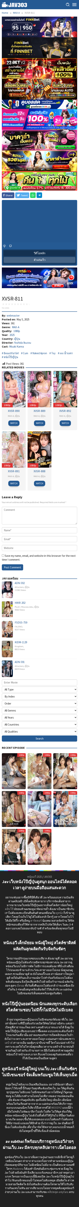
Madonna (18, 1168)
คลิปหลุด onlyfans (58, 1192)
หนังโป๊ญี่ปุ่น (11, 357)
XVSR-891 (14, 471)
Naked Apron (39, 353)
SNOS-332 (65, 786)
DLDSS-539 (39, 786)
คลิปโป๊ (9, 909)
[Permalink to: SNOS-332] (65, 771)
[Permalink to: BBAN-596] (14, 846)
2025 (12, 335)
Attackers (19, 587)
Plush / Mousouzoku (24, 606)
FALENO (18, 626)
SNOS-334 (13, 786)
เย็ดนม (20, 985)
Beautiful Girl (11, 353)
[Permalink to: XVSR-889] (39, 389)
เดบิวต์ (9, 1042)
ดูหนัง (59, 913)
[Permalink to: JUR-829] (14, 808)
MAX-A (15, 327)
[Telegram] (39, 195)
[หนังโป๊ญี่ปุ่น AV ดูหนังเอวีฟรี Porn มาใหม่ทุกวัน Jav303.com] (14, 4)
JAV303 (48, 876)
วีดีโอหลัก (39, 253)
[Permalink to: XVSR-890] (14, 389)
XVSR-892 (65, 411)
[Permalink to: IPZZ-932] (39, 808)
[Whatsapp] (33, 195)
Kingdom (19, 646)
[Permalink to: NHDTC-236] (65, 808)
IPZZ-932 (39, 824)
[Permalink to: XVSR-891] (14, 449)
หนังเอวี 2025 (34, 876)
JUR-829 (13, 824)
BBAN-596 (13, 861)
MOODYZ (56, 1107)
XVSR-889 (39, 411)
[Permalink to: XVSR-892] (65, 389)
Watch (13, 423)
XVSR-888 (39, 471)
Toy (53, 353)
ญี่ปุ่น (17, 339)
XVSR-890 (14, 411)
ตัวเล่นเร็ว (39, 260)
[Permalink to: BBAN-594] (39, 846)
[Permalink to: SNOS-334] (14, 771)
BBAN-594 (39, 861)
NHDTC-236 (65, 824)
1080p (16, 331)
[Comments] (10, 245)
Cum (25, 353)
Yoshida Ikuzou (22, 342)
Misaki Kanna (16, 346)
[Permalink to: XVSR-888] (39, 449)
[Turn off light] (4, 245)
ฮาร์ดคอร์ (36, 920)
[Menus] (74, 4)
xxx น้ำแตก (66, 353)
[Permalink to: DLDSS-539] (39, 771)
